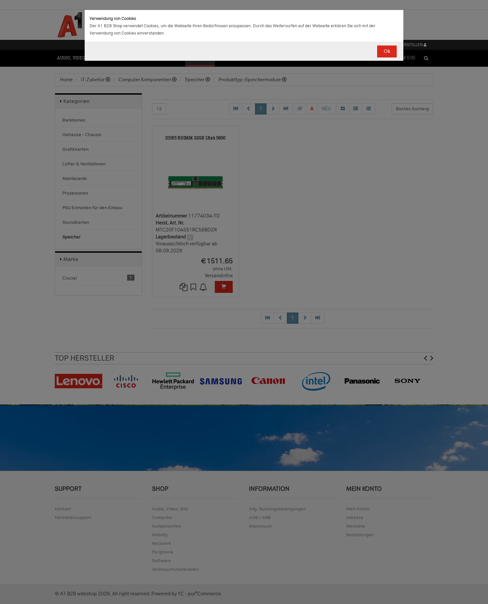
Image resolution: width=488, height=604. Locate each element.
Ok (387, 51)
